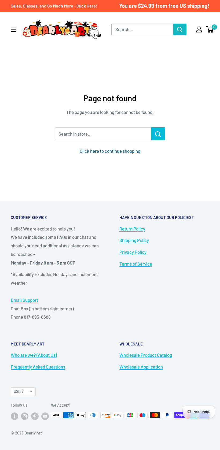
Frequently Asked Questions (38, 366)
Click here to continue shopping (110, 151)
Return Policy (132, 228)
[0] (210, 29)
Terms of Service (135, 263)
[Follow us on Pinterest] (35, 416)
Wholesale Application (141, 366)
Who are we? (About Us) (34, 355)
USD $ (19, 391)
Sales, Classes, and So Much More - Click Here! (54, 5)
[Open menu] (13, 30)
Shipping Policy (134, 240)
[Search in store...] (158, 133)
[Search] (179, 29)
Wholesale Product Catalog (145, 355)
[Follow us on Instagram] (24, 416)
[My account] (199, 29)
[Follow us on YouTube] (45, 416)
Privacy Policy (132, 252)
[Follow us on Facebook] (14, 416)
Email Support (24, 300)
